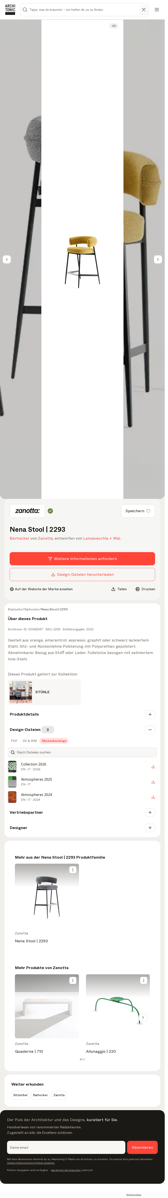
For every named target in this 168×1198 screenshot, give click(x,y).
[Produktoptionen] (72, 869)
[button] (80, 1059)
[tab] (13, 741)
